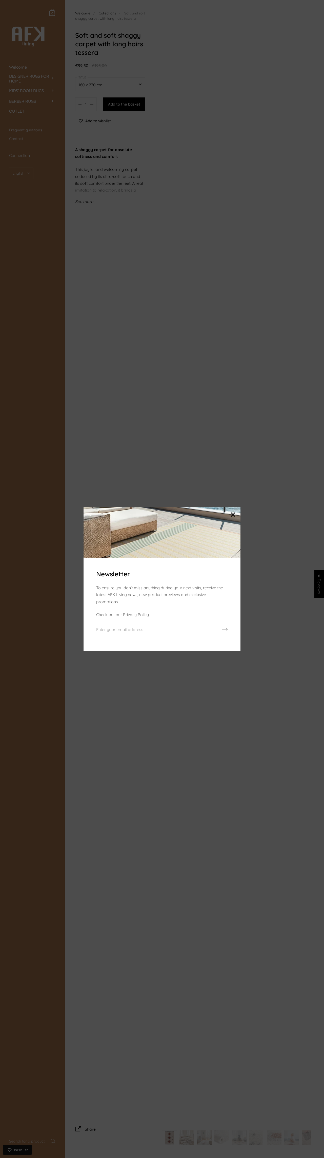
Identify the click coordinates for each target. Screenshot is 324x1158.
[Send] (225, 631)
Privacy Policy (136, 614)
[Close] (232, 515)
